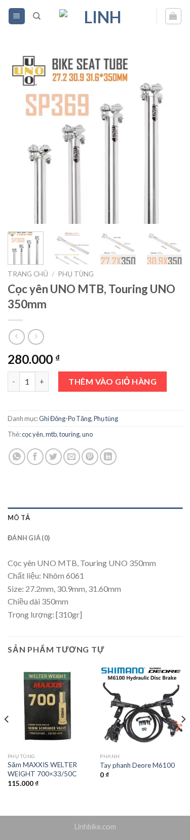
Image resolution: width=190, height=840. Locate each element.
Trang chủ (28, 274)
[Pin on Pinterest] (90, 456)
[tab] (95, 517)
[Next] (166, 138)
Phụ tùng (76, 274)
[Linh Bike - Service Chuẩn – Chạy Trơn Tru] (98, 16)
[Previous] (24, 138)
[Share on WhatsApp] (17, 456)
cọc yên (32, 434)
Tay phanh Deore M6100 (137, 765)
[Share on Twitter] (53, 456)
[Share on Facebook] (35, 456)
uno (87, 434)
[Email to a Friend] (71, 456)
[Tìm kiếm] (37, 16)
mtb (51, 434)
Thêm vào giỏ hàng (112, 381)
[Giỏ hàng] (173, 16)
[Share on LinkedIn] (108, 456)
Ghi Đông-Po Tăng (65, 418)
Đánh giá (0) (29, 538)
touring (69, 434)
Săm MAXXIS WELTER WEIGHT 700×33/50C (42, 769)
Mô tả (19, 518)
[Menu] (17, 16)
